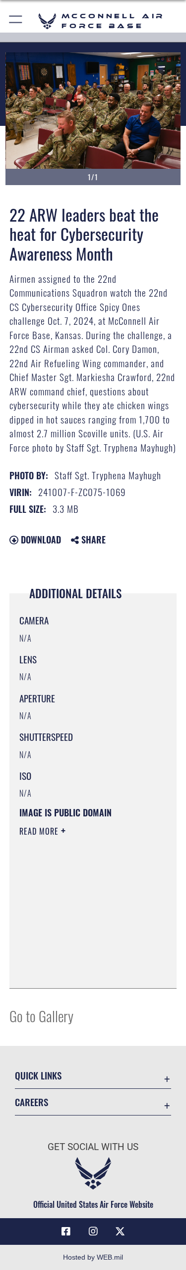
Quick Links (38, 1075)
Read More (40, 831)
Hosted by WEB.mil (93, 1257)
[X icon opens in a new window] (120, 1231)
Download (39, 539)
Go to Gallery (41, 1015)
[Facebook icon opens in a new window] (66, 1231)
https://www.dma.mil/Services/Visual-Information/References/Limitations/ (79, 956)
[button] (16, 21)
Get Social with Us (93, 1147)
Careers (31, 1102)
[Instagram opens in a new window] (93, 1231)
